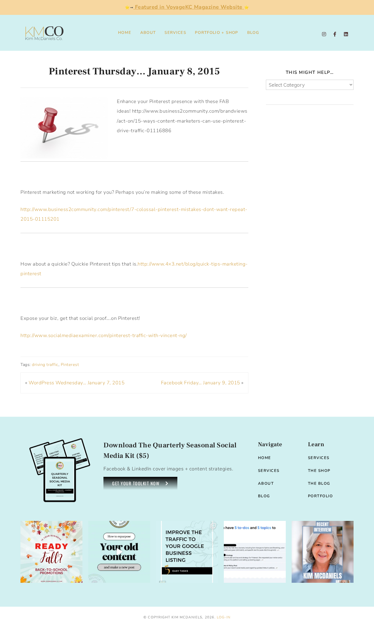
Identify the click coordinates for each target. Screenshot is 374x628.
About (148, 32)
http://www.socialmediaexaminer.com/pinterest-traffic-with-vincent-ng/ (103, 335)
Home (124, 32)
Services (175, 32)
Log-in (224, 617)
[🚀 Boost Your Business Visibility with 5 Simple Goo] (187, 552)
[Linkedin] (346, 34)
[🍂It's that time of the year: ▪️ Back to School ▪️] (51, 552)
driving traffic (45, 364)
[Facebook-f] (335, 34)
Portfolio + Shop (216, 32)
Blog (253, 32)
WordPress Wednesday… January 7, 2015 (76, 382)
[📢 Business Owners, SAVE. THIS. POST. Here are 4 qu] (119, 552)
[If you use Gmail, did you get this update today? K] (255, 552)
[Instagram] (324, 34)
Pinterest (70, 364)
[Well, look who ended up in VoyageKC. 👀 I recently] (323, 552)
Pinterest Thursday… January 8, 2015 (134, 71)
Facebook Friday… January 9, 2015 (200, 382)
